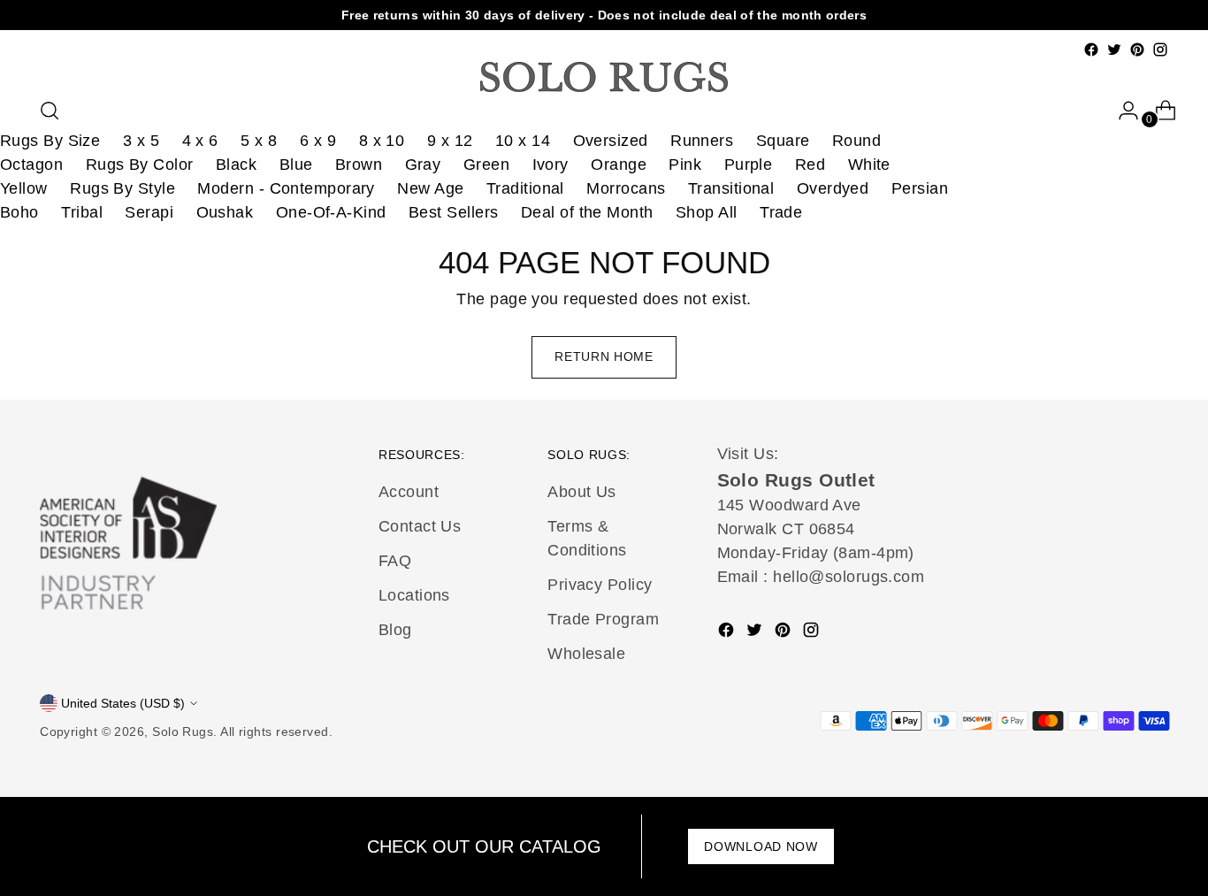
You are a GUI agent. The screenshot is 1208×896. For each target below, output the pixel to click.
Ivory (550, 164)
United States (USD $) (123, 703)
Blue (296, 164)
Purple (748, 164)
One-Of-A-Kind (331, 212)
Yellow (24, 188)
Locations (414, 595)
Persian (919, 188)
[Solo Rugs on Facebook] (1091, 49)
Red (810, 164)
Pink (685, 164)
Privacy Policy (599, 585)
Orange (618, 164)
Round (856, 140)
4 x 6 (200, 140)
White (869, 164)
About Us (581, 492)
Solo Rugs (182, 731)
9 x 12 (450, 140)
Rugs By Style (122, 188)
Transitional (731, 188)
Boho (19, 212)
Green (486, 164)
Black (236, 164)
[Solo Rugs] (604, 77)
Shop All (707, 212)
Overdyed (833, 188)
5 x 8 (259, 140)
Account (408, 492)
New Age (430, 188)
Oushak (225, 212)
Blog (395, 630)
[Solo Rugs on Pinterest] (1137, 49)
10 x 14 (522, 140)
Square (783, 140)
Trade (781, 212)
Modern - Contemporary (285, 188)
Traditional (525, 188)
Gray (423, 164)
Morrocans (625, 188)
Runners (701, 140)
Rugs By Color (140, 164)
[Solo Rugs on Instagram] (1160, 49)
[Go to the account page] (1121, 110)
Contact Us (420, 526)
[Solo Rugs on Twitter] (1114, 49)
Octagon (31, 164)
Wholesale (586, 653)
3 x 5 (141, 140)
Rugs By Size (50, 140)
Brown (358, 164)
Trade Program (603, 619)
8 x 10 (382, 140)
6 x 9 (318, 140)
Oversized (610, 140)
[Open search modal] (49, 110)
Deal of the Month (587, 212)
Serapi (149, 212)
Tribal (82, 212)
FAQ (394, 561)
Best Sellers (453, 212)
